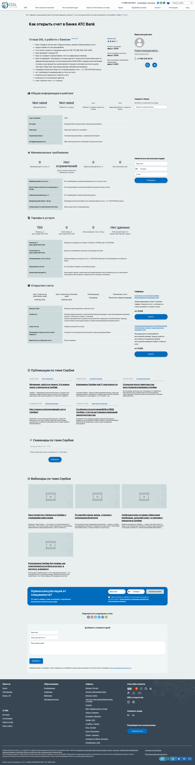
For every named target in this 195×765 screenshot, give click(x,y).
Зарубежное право (139, 8)
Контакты (151, 3)
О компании (142, 3)
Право (120, 8)
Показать (55, 459)
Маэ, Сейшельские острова (96, 709)
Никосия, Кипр (91, 696)
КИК (25, 8)
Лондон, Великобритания (96, 692)
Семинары (48, 692)
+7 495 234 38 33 (144, 59)
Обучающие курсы (51, 699)
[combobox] (137, 169)
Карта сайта (7, 726)
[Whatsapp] (106, 617)
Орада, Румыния (92, 713)
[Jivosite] (162, 759)
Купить (151, 317)
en (133, 715)
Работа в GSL (8, 722)
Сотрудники (7, 718)
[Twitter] (99, 617)
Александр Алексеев (99, 404)
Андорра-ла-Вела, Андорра (97, 739)
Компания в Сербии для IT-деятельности (97, 384)
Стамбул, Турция (92, 724)
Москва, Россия (92, 688)
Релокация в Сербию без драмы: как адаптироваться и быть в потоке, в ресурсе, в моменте (46, 566)
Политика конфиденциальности (156, 754)
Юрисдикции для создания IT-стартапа (48, 452)
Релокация (173, 8)
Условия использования (153, 750)
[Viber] (102, 617)
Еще (187, 8)
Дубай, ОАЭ (90, 720)
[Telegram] (95, 617)
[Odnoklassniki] (92, 617)
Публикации (7, 692)
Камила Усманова (51, 404)
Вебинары (48, 696)
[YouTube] (128, 702)
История (6, 715)
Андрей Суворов (96, 379)
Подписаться (137, 731)
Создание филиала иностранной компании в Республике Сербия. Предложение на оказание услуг (151, 328)
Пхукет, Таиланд (92, 735)
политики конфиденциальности (120, 668)
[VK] (88, 617)
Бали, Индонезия (92, 731)
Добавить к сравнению (146, 103)
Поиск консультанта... (147, 50)
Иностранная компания (44, 8)
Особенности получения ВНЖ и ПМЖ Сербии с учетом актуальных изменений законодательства (96, 412)
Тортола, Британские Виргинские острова (99, 700)
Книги (5, 688)
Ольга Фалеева (47, 379)
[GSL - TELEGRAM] (133, 702)
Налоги (158, 8)
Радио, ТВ (7, 696)
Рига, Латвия (91, 728)
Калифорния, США (93, 743)
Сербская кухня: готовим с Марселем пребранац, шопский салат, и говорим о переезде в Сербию (142, 518)
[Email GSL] (190, 759)
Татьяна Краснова (143, 379)
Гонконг (89, 705)
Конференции (49, 688)
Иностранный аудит (70, 8)
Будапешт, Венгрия (93, 716)
